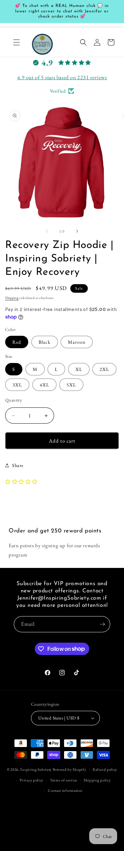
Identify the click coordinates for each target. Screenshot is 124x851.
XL (78, 369)
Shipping (12, 297)
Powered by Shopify (69, 769)
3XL (17, 385)
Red (16, 342)
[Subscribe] (102, 624)
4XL (44, 385)
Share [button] (17, 465)
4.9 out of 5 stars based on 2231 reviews (62, 77)
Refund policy (105, 769)
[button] (16, 42)
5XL (71, 385)
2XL (104, 369)
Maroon (76, 342)
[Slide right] (77, 231)
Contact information (65, 790)
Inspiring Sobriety (36, 769)
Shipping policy (97, 780)
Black (45, 342)
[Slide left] (46, 231)
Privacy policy (31, 780)
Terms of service (63, 780)
